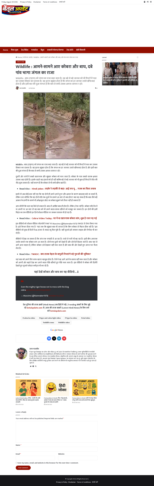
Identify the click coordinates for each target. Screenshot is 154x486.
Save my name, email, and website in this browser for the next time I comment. (47, 463)
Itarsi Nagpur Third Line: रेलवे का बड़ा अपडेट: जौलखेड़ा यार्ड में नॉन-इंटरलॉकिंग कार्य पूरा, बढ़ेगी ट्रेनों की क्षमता (119, 80)
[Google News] (56, 330)
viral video (86, 318)
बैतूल (42, 50)
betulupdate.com (34, 308)
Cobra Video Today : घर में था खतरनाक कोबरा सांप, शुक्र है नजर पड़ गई (64, 218)
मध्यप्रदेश (34, 50)
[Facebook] (49, 338)
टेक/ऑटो (70, 50)
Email (18, 454)
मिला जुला (14, 50)
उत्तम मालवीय (22, 88)
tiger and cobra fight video (50, 318)
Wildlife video (64, 322)
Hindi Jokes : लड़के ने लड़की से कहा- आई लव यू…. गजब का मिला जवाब (64, 189)
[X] (54, 338)
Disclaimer (37, 2)
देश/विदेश (24, 50)
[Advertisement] (77, 31)
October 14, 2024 (56, 296)
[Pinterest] (64, 338)
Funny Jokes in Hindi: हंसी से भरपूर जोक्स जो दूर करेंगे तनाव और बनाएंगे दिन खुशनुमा (84, 399)
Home (5, 50)
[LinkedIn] (59, 338)
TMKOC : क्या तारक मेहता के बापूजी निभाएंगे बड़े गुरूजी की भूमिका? (61, 254)
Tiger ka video (71, 318)
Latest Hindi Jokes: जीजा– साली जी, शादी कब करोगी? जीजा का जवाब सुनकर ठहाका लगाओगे (28, 400)
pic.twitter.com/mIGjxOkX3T (38, 290)
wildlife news (49, 322)
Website (61, 454)
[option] (120, 73)
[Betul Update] (16, 9)
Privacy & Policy (25, 2)
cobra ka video (29, 318)
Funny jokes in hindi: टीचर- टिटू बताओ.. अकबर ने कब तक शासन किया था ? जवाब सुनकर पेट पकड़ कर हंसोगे (56, 400)
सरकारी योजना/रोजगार (55, 50)
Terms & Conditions (50, 2)
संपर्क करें (62, 2)
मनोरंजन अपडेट (27, 57)
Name (18, 445)
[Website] (30, 366)
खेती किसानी (80, 50)
